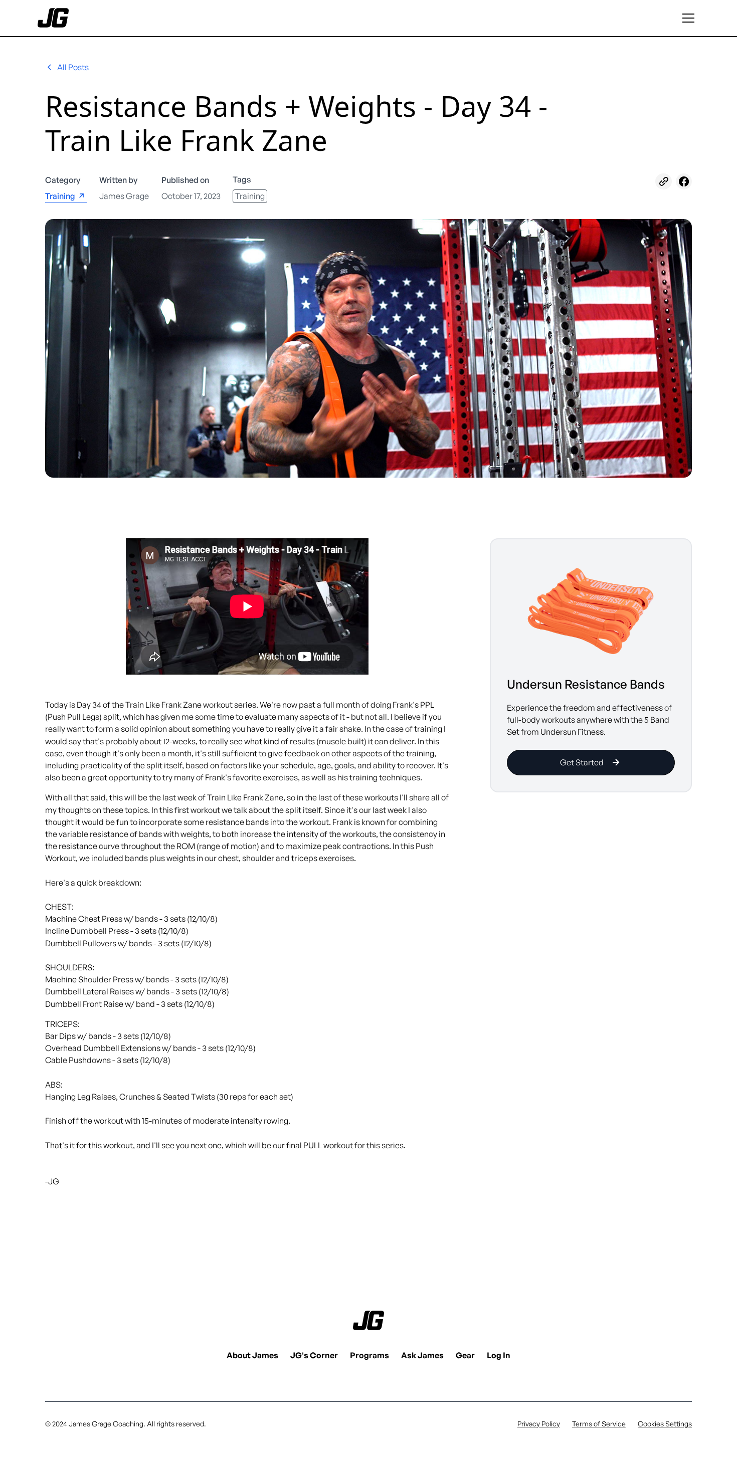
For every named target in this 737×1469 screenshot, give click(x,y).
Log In (498, 1355)
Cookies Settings (665, 1423)
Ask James (422, 1355)
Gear (465, 1355)
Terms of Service (599, 1423)
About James (252, 1355)
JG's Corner (314, 1355)
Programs (369, 1355)
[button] (688, 18)
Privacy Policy (538, 1423)
